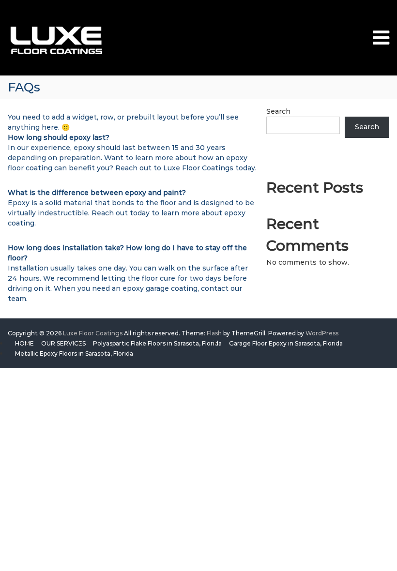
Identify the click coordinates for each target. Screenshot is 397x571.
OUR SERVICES (63, 343)
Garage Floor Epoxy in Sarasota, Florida (286, 343)
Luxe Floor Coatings (92, 333)
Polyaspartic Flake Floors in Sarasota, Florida (157, 343)
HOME (24, 343)
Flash (214, 333)
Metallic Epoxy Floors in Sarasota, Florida (74, 353)
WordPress (321, 333)
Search (278, 111)
